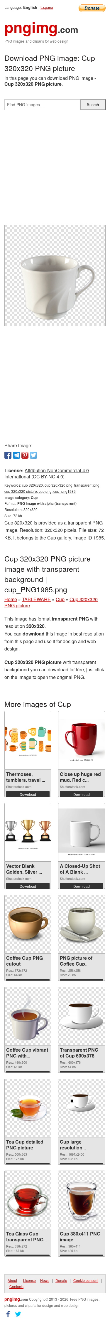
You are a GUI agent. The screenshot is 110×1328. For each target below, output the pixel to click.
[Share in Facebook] (7, 455)
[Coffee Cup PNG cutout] (28, 924)
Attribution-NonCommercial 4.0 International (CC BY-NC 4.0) (46, 473)
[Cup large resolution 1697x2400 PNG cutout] (81, 1108)
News (44, 1280)
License (29, 1280)
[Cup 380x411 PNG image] (81, 1200)
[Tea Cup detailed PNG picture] (28, 1108)
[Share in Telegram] (16, 455)
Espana (46, 7)
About (12, 1280)
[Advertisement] (55, 170)
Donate (61, 1280)
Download (28, 794)
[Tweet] (33, 455)
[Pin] (24, 455)
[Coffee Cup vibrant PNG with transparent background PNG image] (28, 1016)
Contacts (16, 1286)
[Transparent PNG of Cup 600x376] (81, 1016)
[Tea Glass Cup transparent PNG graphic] (28, 1200)
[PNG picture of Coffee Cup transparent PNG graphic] (81, 924)
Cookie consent (85, 1280)
